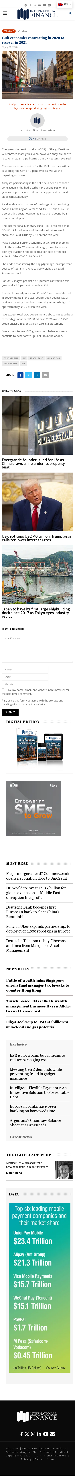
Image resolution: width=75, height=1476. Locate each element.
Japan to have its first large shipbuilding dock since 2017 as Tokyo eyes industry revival (36, 612)
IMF (24, 358)
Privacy (26, 1459)
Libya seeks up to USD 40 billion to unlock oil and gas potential (37, 1024)
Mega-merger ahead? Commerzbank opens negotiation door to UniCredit (37, 876)
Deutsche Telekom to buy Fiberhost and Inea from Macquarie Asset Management (36, 945)
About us (12, 1448)
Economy (9, 31)
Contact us (30, 1448)
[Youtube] (45, 1434)
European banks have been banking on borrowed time (33, 1108)
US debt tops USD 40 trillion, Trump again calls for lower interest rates (37, 538)
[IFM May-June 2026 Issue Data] (39, 1372)
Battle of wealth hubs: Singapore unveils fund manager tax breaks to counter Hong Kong (37, 985)
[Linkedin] (39, 1434)
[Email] (52, 1434)
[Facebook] (21, 1434)
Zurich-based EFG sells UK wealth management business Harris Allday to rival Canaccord (38, 1006)
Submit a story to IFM (21, 1452)
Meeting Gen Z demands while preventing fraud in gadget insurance (36, 1074)
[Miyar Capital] (33, 835)
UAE (23, 363)
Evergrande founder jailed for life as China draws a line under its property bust (33, 463)
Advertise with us (53, 1448)
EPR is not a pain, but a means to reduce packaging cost (37, 1057)
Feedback (62, 1452)
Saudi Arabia (10, 363)
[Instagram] (33, 1434)
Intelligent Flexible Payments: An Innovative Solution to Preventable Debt (39, 1092)
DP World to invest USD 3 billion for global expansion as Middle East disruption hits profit (36, 892)
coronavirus (11, 358)
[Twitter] (27, 1434)
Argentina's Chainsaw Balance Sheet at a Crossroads (35, 1122)
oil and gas (53, 358)
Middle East (36, 358)
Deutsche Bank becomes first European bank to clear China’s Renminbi (32, 911)
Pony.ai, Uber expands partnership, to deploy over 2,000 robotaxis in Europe (38, 929)
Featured (22, 30)
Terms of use (44, 1459)
